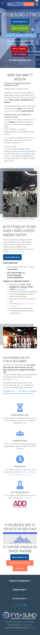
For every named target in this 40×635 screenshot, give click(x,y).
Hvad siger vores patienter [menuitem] (13, 622)
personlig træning (28, 151)
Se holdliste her (9, 391)
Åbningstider (19, 590)
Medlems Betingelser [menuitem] (14, 625)
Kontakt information (19, 581)
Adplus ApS (31, 627)
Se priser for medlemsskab (20, 563)
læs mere (15, 379)
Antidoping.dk (27, 498)
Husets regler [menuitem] (27, 625)
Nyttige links (19, 599)
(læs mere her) (20, 289)
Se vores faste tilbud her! (20, 60)
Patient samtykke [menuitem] (28, 622)
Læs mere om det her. (17, 252)
